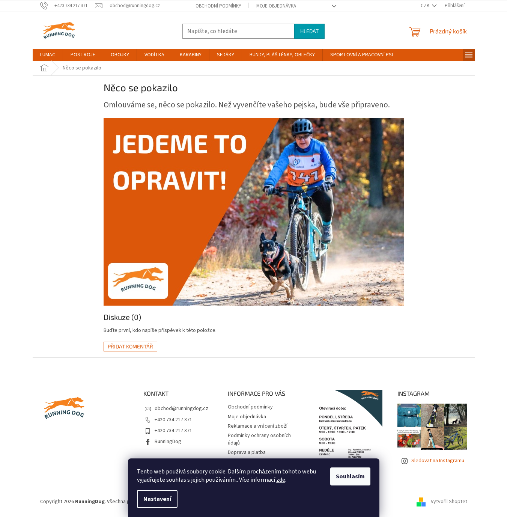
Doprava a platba (247, 452)
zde (280, 480)
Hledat (309, 31)
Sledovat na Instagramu (437, 460)
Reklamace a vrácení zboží (257, 426)
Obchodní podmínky (218, 6)
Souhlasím (350, 476)
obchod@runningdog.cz (181, 408)
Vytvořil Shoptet (449, 501)
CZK (425, 5)
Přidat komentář (130, 346)
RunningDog (168, 441)
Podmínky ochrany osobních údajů (259, 439)
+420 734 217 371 (173, 420)
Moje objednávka (276, 6)
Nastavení (157, 499)
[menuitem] (48, 55)
